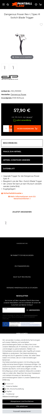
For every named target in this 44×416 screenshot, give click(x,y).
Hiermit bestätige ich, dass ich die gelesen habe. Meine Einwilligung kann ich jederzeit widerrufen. (20, 317)
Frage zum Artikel (12, 151)
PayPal (8, 391)
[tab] (22, 143)
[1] (5, 68)
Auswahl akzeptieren (22, 411)
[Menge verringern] (10, 130)
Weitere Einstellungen (10, 396)
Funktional (10, 394)
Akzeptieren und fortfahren (22, 401)
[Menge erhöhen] (10, 127)
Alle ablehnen (22, 406)
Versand (29, 117)
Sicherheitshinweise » (13, 193)
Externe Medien (12, 386)
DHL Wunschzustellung (15, 389)
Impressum (36, 373)
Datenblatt (9, 168)
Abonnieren (34, 310)
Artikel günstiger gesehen (16, 160)
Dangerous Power (18, 94)
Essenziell (9, 384)
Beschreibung (10, 143)
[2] (13, 68)
